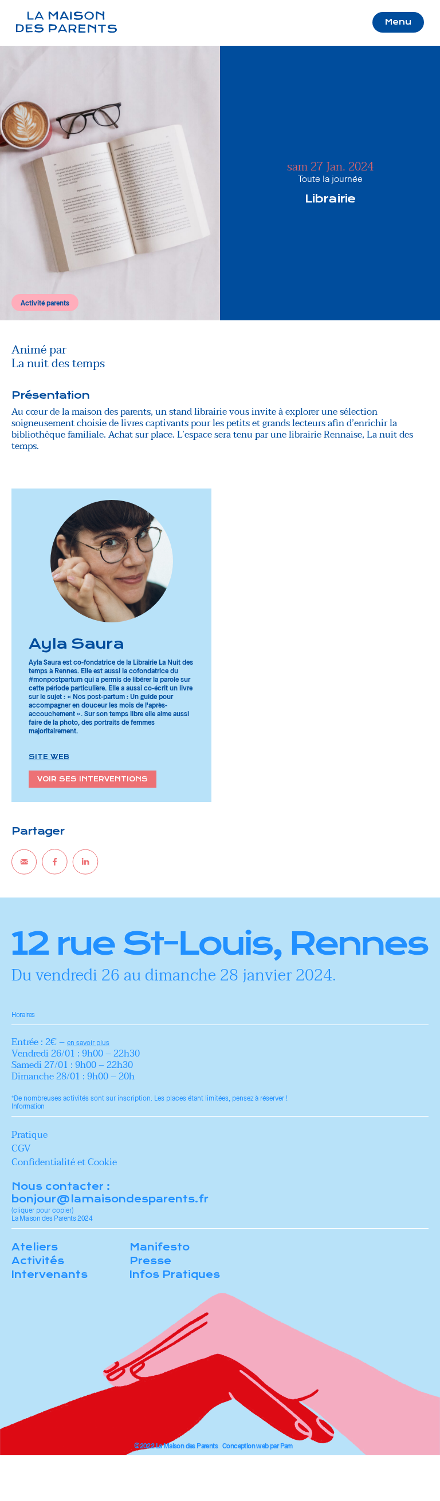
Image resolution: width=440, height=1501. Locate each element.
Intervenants (49, 1274)
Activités (37, 1260)
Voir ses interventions (92, 779)
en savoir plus (88, 1042)
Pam (286, 1446)
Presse (150, 1260)
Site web (49, 757)
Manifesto (159, 1247)
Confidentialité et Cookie (64, 1162)
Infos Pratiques (174, 1274)
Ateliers (34, 1247)
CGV (21, 1149)
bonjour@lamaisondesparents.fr (110, 1199)
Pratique (29, 1135)
